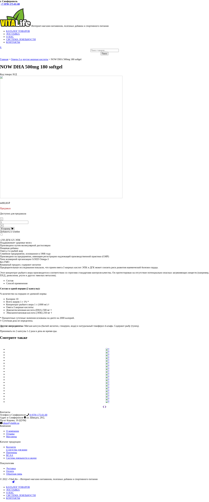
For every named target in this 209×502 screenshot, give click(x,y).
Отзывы (10, 434)
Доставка (11, 468)
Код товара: (6, 74)
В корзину (6, 229)
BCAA (9, 455)
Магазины (11, 436)
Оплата (10, 471)
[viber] (7, 7)
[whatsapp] (10, 7)
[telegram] (13, 7)
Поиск (104, 53)
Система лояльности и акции (21, 458)
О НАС (10, 36)
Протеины (11, 452)
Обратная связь (14, 474)
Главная (4, 59)
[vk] (1, 7)
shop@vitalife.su (11, 423)
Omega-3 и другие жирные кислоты (29, 59)
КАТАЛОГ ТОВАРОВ (18, 31)
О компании (12, 431)
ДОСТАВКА (13, 34)
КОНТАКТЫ (13, 42)
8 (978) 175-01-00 (38, 415)
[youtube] (4, 7)
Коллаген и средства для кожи (16, 448)
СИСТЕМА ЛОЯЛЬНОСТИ (21, 39)
